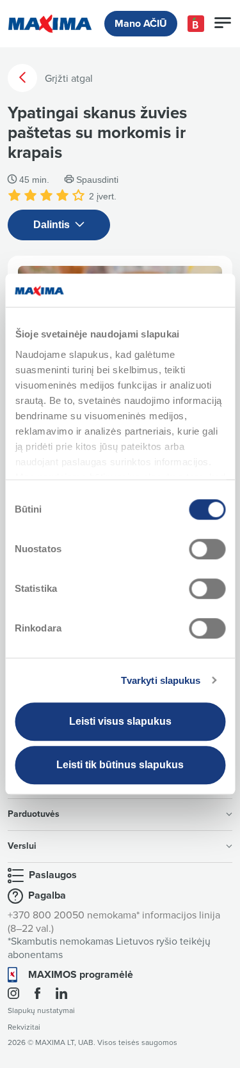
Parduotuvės (34, 814)
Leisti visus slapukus (120, 721)
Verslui (22, 845)
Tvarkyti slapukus (161, 680)
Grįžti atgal (67, 78)
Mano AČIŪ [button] (141, 23)
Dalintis (52, 224)
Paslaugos (53, 875)
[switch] (207, 549)
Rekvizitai (24, 1027)
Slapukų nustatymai (41, 1011)
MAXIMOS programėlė (80, 974)
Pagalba (47, 895)
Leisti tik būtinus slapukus (120, 764)
